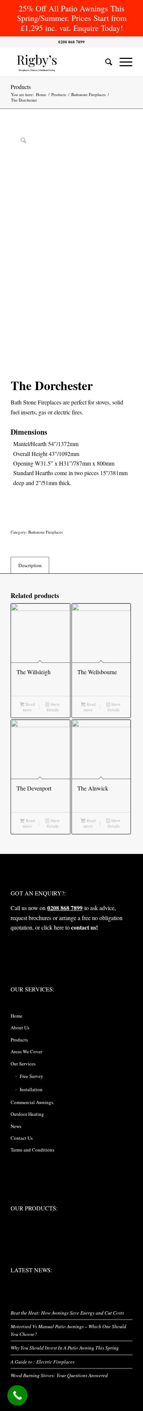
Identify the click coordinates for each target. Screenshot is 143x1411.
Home (16, 1015)
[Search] (105, 62)
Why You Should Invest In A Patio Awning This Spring (65, 1347)
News (16, 1126)
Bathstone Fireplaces (45, 532)
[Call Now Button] (17, 1395)
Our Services (23, 1063)
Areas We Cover (26, 1051)
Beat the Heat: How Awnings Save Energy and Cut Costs (67, 1312)
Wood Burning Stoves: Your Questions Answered (59, 1375)
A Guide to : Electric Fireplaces (42, 1361)
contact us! (84, 927)
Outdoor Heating (27, 1114)
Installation (31, 1089)
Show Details (53, 707)
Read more (29, 707)
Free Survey (31, 1076)
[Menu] (122, 62)
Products (21, 87)
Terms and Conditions (32, 1149)
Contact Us (22, 1138)
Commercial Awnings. (32, 1102)
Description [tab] (30, 565)
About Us (20, 1027)
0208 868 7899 (64, 907)
